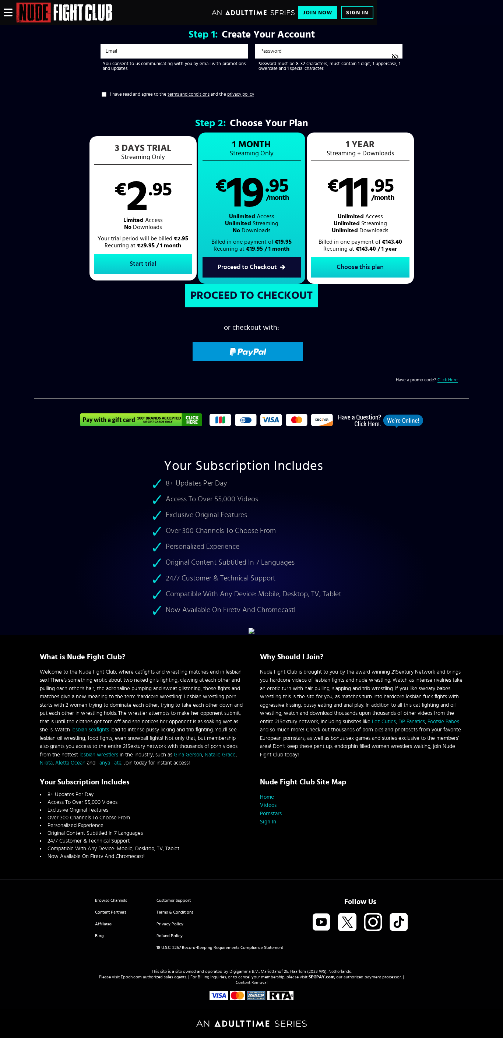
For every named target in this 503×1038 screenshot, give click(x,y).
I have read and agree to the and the (182, 94)
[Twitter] (347, 922)
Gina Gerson (188, 755)
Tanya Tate (109, 763)
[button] (143, 208)
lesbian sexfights (90, 729)
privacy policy (240, 94)
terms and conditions (189, 94)
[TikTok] (399, 922)
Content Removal (252, 982)
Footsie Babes (443, 721)
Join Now (318, 12)
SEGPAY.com (321, 977)
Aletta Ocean (70, 763)
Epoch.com (131, 977)
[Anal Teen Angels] (64, 12)
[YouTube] (321, 922)
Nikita (46, 763)
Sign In (357, 12)
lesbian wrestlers (99, 755)
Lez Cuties (384, 721)
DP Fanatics (411, 721)
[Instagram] (373, 922)
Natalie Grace (220, 755)
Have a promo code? (427, 380)
